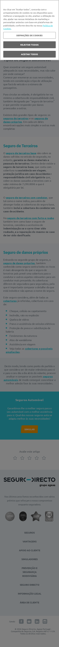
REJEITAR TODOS (29, 44)
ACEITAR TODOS (29, 54)
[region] (29, 30)
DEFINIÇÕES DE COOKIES (29, 35)
